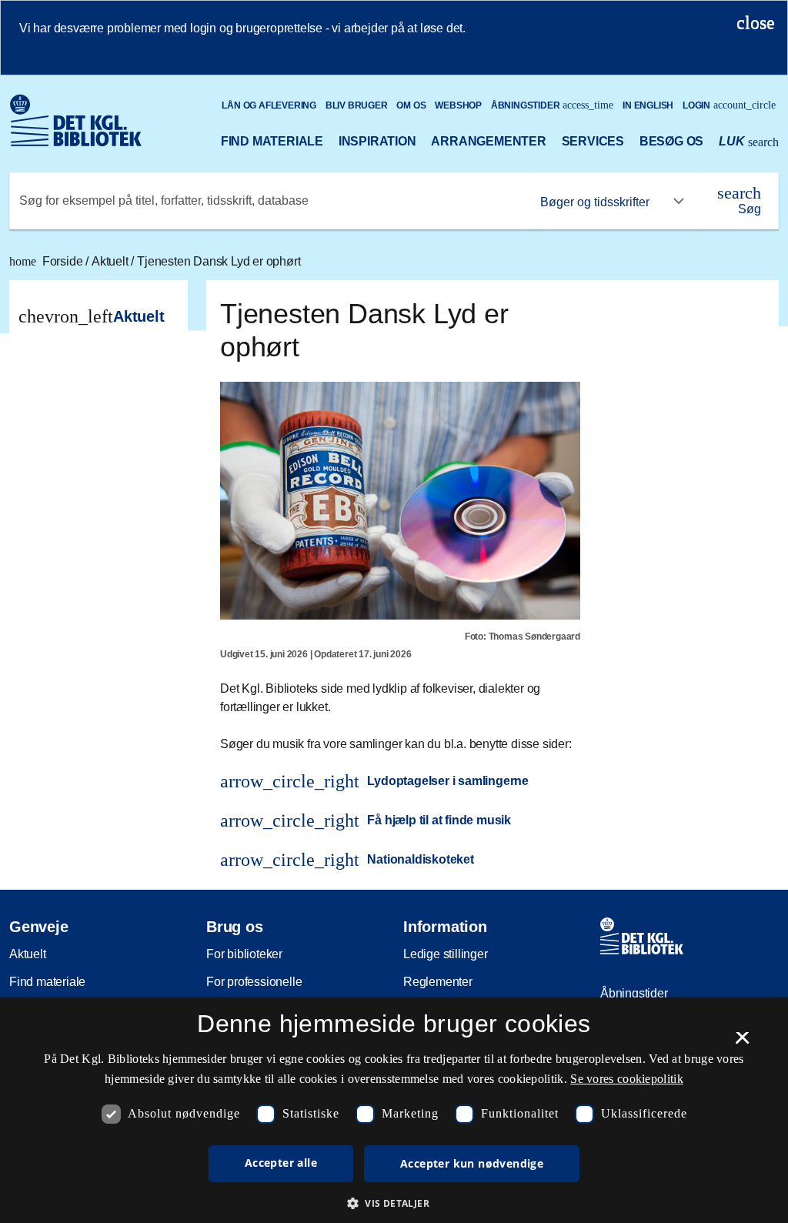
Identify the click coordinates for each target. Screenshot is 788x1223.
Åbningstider (552, 105)
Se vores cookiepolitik (626, 1078)
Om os (411, 105)
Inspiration (377, 141)
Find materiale (272, 141)
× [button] (742, 1043)
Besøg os (671, 141)
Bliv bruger (357, 105)
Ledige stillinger (445, 954)
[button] (394, 1203)
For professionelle (254, 981)
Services (593, 141)
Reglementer (437, 981)
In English (648, 105)
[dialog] (394, 1110)
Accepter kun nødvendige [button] (471, 1163)
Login (729, 105)
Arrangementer (488, 141)
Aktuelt (111, 261)
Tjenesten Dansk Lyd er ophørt (218, 261)
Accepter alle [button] (281, 1162)
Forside (47, 261)
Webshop (458, 105)
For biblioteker (244, 954)
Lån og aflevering (269, 105)
